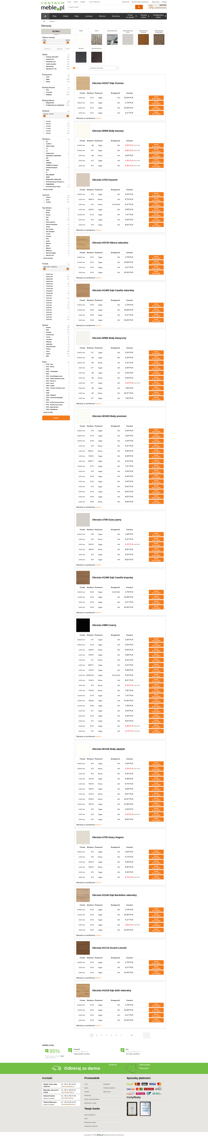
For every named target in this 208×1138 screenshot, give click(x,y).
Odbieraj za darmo (82, 1068)
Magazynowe (50, 103)
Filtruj (56, 418)
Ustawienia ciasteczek (91, 1126)
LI (46, 172)
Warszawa (144, 1064)
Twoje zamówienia (89, 1115)
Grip (47, 90)
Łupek (48, 241)
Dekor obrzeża (50, 222)
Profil (85, 1118)
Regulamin (106, 1084)
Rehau (48, 81)
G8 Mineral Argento (52, 165)
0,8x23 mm (49, 276)
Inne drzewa (49, 229)
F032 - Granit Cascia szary (54, 404)
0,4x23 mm (49, 274)
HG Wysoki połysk (51, 167)
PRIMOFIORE (50, 184)
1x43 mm (49, 303)
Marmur (48, 243)
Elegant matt (50, 153)
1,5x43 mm (49, 293)
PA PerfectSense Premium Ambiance (57, 182)
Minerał (48, 248)
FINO (47, 160)
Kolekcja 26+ (50, 59)
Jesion (48, 234)
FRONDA (49, 163)
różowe (48, 349)
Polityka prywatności (109, 1088)
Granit (48, 227)
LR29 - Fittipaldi (51, 395)
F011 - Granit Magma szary (54, 376)
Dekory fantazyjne (51, 224)
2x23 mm (49, 305)
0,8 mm (48, 123)
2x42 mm (49, 314)
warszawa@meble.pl (68, 1104)
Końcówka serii (51, 61)
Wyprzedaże (50, 66)
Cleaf (47, 77)
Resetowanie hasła (90, 1122)
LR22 (47, 390)
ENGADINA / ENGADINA (53, 155)
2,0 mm (48, 133)
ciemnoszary (50, 334)
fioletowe (49, 342)
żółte (47, 356)
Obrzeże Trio (50, 255)
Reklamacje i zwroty (90, 1103)
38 (131, 1035)
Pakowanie (87, 1095)
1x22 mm (49, 295)
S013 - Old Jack (51, 381)
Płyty (54, 16)
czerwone (49, 339)
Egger (48, 79)
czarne (48, 337)
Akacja (48, 210)
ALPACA (48, 144)
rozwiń (98, 118)
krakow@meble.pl (67, 1098)
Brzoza (48, 215)
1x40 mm (49, 300)
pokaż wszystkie (48, 189)
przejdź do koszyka (160, 8)
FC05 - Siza (49, 364)
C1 (47, 148)
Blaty (77, 16)
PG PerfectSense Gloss (53, 186)
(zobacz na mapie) (48, 1098)
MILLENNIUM (50, 175)
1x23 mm (49, 298)
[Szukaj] (139, 7)
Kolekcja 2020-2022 (52, 57)
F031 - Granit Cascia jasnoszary (56, 402)
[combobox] (104, 68)
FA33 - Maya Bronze (52, 407)
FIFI (47, 158)
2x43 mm (49, 317)
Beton (48, 212)
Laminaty (88, 16)
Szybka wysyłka (51, 64)
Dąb (47, 219)
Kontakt (83, 2)
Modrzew (49, 250)
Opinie (86, 1088)
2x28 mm (49, 307)
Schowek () (125, 2)
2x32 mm (49, 310)
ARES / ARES (50, 146)
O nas (69, 2)
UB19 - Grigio (50, 385)
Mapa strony (107, 1092)
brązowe (48, 332)
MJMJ (48, 177)
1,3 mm (48, 128)
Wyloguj (164, 2)
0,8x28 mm (49, 279)
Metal (47, 246)
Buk (47, 217)
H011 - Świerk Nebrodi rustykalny (56, 378)
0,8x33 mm (49, 281)
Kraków (113, 1064)
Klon (47, 238)
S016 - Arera (50, 383)
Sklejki (65, 16)
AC (47, 141)
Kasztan (48, 236)
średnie (48, 202)
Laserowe (49, 92)
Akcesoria (116, 16)
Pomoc (76, 2)
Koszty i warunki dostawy (91, 1099)
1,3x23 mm (49, 286)
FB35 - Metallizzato (52, 409)
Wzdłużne (49, 94)
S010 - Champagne (52, 371)
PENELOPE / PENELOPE (53, 179)
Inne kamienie (50, 231)
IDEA (47, 170)
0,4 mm (48, 121)
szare (48, 351)
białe (47, 330)
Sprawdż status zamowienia (140, 2)
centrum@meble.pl (67, 1086)
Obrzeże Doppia (51, 253)
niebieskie (49, 344)
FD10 (47, 369)
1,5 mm (48, 131)
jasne (47, 199)
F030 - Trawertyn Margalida (54, 397)
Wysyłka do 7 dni (51, 69)
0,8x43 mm (49, 284)
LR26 (47, 393)
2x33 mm (49, 312)
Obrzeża (102, 16)
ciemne (48, 197)
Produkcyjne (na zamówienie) (55, 105)
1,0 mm (48, 126)
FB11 (47, 374)
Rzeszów (144, 1068)
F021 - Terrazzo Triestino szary (55, 388)
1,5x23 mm (49, 288)
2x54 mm (49, 319)
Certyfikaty (134, 1097)
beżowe (48, 327)
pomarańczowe (50, 346)
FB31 (47, 400)
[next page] (146, 1035)
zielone (48, 353)
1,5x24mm (49, 291)
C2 (47, 151)
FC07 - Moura (50, 366)
